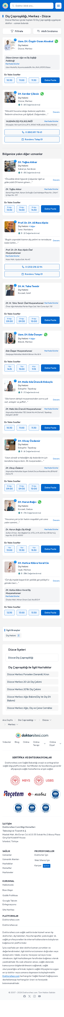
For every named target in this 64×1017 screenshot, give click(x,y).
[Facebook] (24, 996)
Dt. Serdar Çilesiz (28, 93)
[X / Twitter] (29, 996)
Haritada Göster (13, 64)
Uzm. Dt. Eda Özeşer (30, 334)
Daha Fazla (50, 80)
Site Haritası (8, 909)
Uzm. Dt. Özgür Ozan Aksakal (35, 41)
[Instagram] (34, 996)
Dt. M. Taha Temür (28, 286)
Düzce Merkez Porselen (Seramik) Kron (28, 674)
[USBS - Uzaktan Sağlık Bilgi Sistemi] (44, 780)
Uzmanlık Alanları (10, 859)
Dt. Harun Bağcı (27, 501)
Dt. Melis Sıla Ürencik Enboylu (35, 381)
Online (26, 742)
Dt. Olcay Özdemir (29, 440)
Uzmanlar (7, 854)
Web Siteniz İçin (42, 860)
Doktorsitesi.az (10, 925)
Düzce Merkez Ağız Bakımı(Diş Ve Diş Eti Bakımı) (29, 698)
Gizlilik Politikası (10, 895)
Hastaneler (7, 872)
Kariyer (41, 865)
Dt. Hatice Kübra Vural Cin (33, 562)
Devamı (56, 112)
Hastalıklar (7, 863)
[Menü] (58, 6)
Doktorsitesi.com (10, 919)
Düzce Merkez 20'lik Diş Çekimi (24, 689)
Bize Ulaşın (7, 890)
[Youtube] (39, 996)
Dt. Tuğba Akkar (27, 162)
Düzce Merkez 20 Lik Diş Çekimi (24, 681)
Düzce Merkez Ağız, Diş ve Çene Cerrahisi (29, 707)
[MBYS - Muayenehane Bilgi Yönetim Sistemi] (20, 780)
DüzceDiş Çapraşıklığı (20, 657)
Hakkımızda (8, 884)
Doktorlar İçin (41, 854)
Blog (17, 742)
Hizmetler (7, 868)
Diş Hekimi (23, 45)
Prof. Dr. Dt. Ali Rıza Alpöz (33, 222)
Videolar (6, 742)
